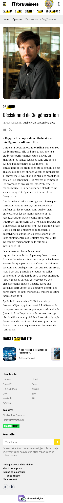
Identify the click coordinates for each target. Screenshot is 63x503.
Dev (5, 393)
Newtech (7, 398)
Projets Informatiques (13, 420)
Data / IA (7, 11)
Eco (34, 393)
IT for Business (11, 476)
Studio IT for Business (14, 415)
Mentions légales (12, 468)
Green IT (29, 11)
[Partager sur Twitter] (10, 129)
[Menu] (4, 4)
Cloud (18, 11)
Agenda (7, 403)
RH (33, 398)
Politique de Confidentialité (18, 464)
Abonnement (10, 479)
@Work (35, 389)
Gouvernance (53, 11)
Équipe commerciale (14, 472)
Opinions (17, 19)
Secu (40, 11)
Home (6, 19)
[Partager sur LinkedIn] (4, 129)
